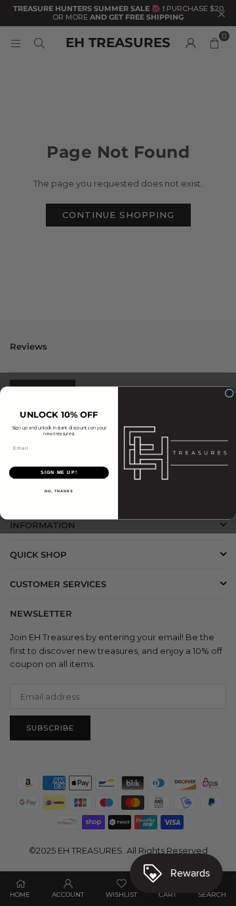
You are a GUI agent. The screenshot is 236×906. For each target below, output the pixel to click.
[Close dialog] (229, 393)
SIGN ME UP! (59, 472)
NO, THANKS (59, 491)
